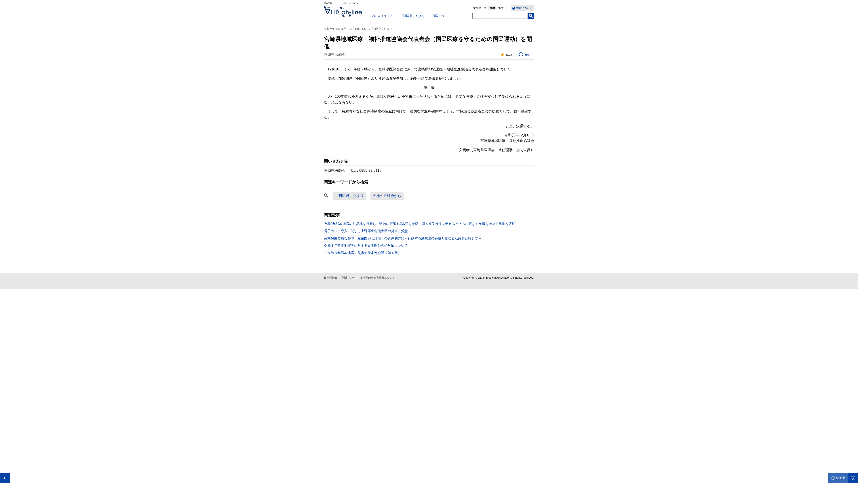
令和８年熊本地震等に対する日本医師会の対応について (366, 245)
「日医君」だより (412, 16)
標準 (492, 8)
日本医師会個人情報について (377, 277)
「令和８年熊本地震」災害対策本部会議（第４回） (362, 253)
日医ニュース (441, 16)
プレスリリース (382, 16)
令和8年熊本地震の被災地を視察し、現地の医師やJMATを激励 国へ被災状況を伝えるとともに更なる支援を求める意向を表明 (419, 224)
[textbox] (500, 16)
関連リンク (348, 277)
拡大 (501, 8)
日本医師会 (330, 277)
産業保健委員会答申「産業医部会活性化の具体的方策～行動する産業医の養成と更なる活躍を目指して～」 (404, 238)
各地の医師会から (387, 196)
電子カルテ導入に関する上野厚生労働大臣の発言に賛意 (366, 231)
